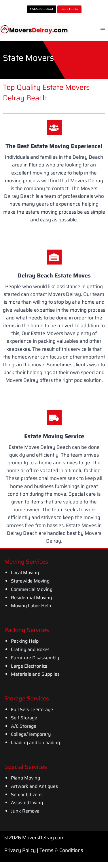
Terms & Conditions (61, 850)
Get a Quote (69, 9)
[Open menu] (102, 29)
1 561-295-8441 (41, 9)
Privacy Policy (20, 850)
